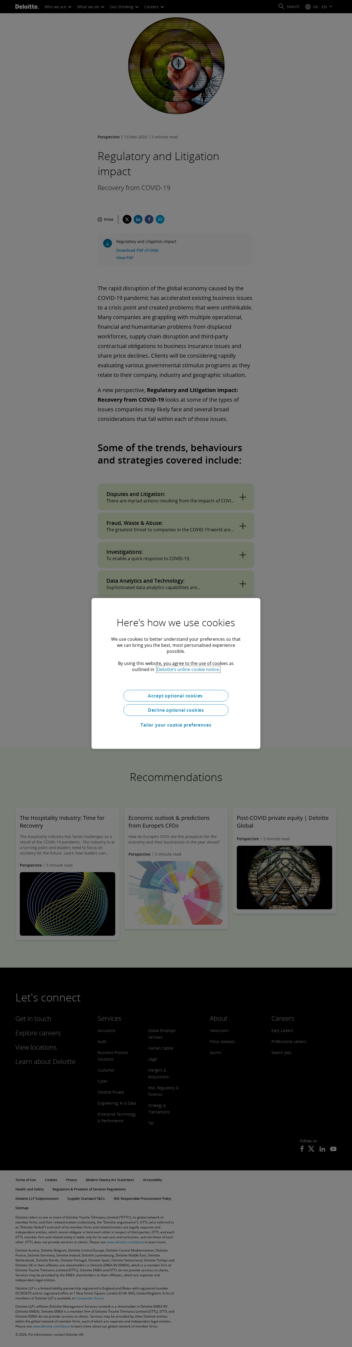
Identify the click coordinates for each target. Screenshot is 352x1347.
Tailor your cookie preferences (176, 725)
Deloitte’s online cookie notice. (188, 669)
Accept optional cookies (176, 696)
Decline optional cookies (176, 710)
